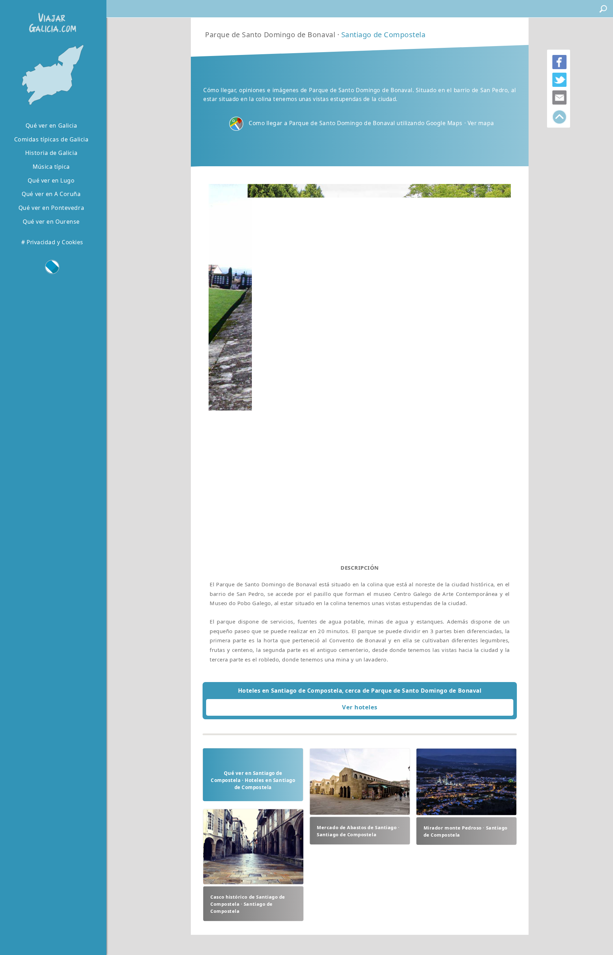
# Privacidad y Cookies (52, 242)
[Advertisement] (359, 455)
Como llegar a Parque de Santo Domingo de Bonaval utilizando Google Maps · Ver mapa (371, 123)
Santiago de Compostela (383, 34)
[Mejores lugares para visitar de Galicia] (51, 75)
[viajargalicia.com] (51, 17)
